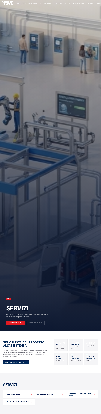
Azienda (18, 3)
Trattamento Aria (61, 3)
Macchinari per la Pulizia (77, 3)
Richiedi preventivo (35, 322)
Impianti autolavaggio (30, 3)
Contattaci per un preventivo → (16, 362)
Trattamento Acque (46, 3)
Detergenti (91, 3)
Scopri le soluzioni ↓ (15, 322)
